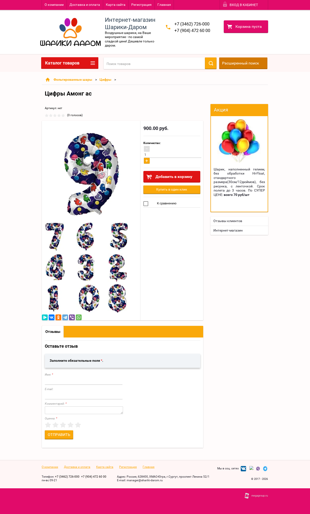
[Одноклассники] (58, 317)
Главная (164, 5)
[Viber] (72, 317)
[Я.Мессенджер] (45, 317)
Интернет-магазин (228, 230)
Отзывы (52, 331)
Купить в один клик (171, 189)
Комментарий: (56, 403)
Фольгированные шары (73, 79)
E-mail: (49, 389)
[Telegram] (65, 317)
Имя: (49, 374)
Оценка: (51, 418)
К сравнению (166, 203)
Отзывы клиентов (227, 221)
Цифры (105, 79)
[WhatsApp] (79, 317)
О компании (54, 5)
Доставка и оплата (85, 5)
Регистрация (141, 5)
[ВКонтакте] (51, 317)
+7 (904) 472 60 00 (192, 30)
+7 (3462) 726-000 (191, 23)
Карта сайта (115, 5)
